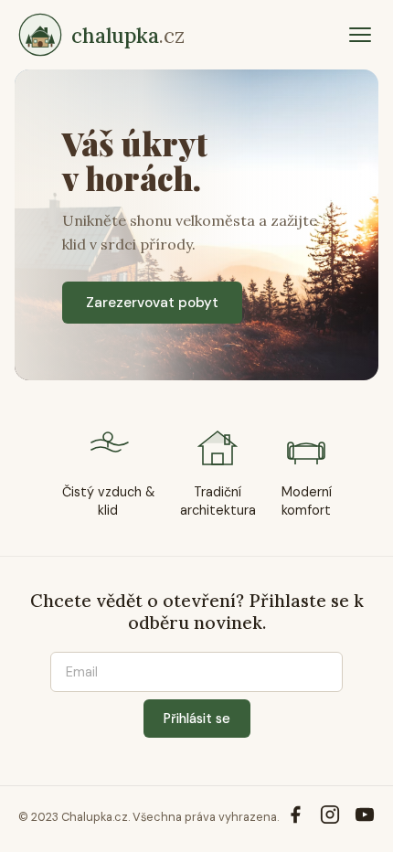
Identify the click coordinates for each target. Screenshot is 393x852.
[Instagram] (330, 816)
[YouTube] (365, 816)
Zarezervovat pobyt (152, 302)
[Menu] (360, 35)
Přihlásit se (197, 718)
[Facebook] (295, 816)
